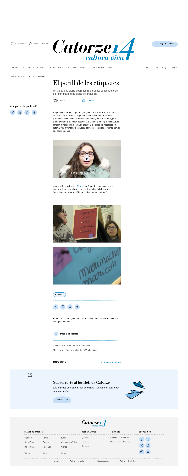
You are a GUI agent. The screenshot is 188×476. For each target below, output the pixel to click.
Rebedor (16, 67)
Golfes (111, 67)
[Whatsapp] (19, 112)
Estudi (82, 67)
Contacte (85, 446)
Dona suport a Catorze (120, 442)
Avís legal (55, 461)
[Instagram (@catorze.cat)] (148, 439)
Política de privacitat (77, 461)
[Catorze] (94, 426)
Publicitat (85, 442)
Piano (52, 67)
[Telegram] (27, 112)
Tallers (148, 67)
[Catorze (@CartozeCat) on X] (141, 445)
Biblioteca (41, 67)
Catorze (13, 76)
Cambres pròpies (96, 67)
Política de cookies (102, 461)
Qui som (85, 438)
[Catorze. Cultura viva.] (141, 439)
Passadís (72, 67)
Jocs (156, 67)
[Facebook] (34, 112)
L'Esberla (80, 186)
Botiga (164, 67)
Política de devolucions (128, 461)
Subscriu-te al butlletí (119, 438)
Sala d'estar (28, 67)
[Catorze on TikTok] (148, 445)
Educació (59, 295)
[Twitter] (12, 112)
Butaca (61, 67)
